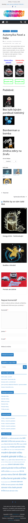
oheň (6, 459)
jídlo (5, 449)
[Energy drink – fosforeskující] (14, 209)
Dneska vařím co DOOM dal (8, 382)
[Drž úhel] (7, 181)
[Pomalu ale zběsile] (14, 273)
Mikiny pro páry (5, 401)
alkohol (4, 438)
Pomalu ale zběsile (9, 289)
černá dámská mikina (14, 471)
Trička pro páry (5, 409)
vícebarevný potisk (18, 462)
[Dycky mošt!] (17, 171)
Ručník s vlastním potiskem (8, 428)
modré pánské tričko (12, 456)
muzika (24, 456)
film (18, 444)
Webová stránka (6, 346)
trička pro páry (8, 462)
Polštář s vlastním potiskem (8, 426)
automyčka (9, 41)
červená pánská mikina (5, 481)
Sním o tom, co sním (6, 377)
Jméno (3, 331)
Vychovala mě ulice (19, 197)
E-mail (3, 339)
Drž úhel (5, 184)
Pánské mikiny (5, 406)
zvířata (22, 467)
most (13, 43)
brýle (8, 438)
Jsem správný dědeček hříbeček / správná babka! (14, 384)
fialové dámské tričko (10, 444)
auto (5, 41)
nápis (2, 460)
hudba (2, 449)
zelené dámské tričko (16, 464)
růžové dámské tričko (17, 459)
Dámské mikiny (5, 399)
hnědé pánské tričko (17, 447)
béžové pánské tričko (16, 438)
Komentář (4, 310)
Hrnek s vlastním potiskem (8, 423)
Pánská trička (14, 31)
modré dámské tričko (11, 452)
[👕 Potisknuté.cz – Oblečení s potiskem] (3, 22)
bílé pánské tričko (18, 441)
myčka (16, 43)
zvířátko (7, 471)
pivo (10, 460)
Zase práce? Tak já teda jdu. (8, 379)
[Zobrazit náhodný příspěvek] (25, 22)
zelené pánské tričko (10, 467)
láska (13, 449)
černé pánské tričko (7, 43)
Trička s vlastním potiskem (8, 418)
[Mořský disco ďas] (7, 171)
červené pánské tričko (12, 484)
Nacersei (5, 193)
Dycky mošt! (16, 175)
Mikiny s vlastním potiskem (8, 421)
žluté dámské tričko (12, 491)
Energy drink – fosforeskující (13, 236)
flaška (21, 444)
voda (12, 462)
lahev (11, 449)
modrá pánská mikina (19, 449)
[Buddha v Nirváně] (14, 244)
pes (8, 459)
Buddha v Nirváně (9, 265)
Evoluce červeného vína (7, 387)
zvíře (3, 471)
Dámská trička (6, 31)
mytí (20, 43)
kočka (8, 449)
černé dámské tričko (16, 41)
